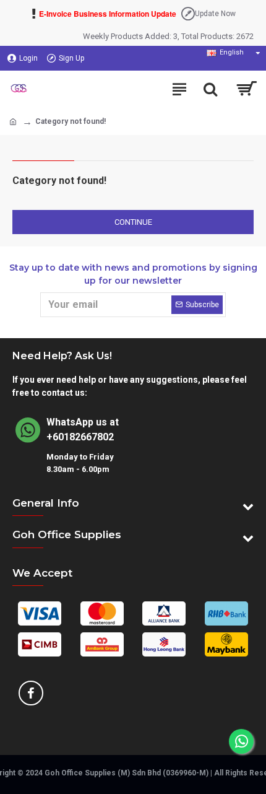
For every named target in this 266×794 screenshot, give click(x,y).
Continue (133, 222)
